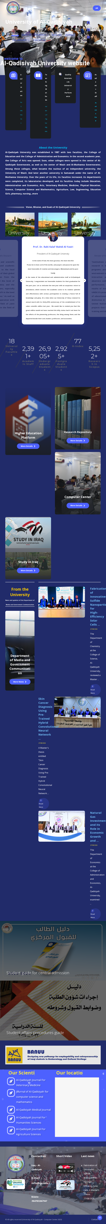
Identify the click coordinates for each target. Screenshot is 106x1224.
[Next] (84, 280)
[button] (88, 22)
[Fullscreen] (73, 1171)
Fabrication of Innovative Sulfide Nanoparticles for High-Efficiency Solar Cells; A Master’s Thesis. (91, 1180)
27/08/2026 (93, 629)
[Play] (59, 1171)
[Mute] (72, 1171)
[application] (65, 1168)
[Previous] (21, 280)
